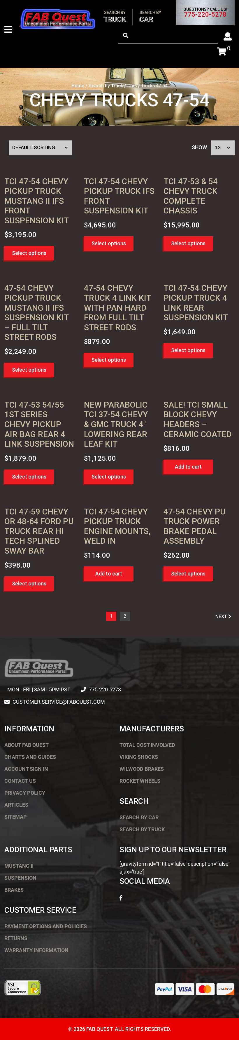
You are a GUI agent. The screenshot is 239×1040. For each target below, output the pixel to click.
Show (199, 147)
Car (150, 16)
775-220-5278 (205, 14)
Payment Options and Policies (45, 926)
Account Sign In (26, 769)
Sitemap (15, 817)
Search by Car (139, 817)
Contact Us (20, 781)
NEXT (221, 616)
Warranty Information (36, 950)
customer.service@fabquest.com (59, 702)
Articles (16, 805)
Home (77, 85)
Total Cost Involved (147, 745)
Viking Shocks (138, 757)
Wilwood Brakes (141, 769)
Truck (115, 16)
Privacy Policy (24, 793)
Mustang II (19, 866)
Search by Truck (106, 85)
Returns (15, 938)
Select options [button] (29, 253)
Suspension (20, 878)
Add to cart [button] (188, 467)
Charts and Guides (30, 757)
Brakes (14, 890)
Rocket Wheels (139, 781)
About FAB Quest (26, 745)
